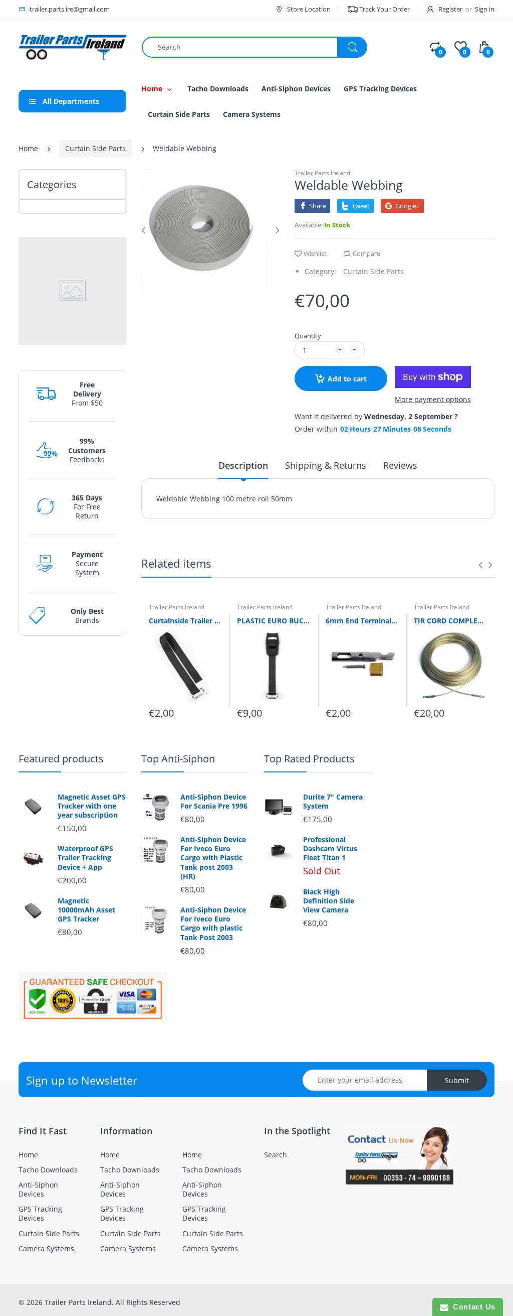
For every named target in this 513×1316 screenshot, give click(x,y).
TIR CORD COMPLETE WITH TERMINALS (450, 620)
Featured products (61, 758)
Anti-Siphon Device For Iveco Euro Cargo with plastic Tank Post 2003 (213, 923)
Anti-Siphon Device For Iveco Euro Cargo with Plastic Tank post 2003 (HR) (213, 858)
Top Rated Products (309, 758)
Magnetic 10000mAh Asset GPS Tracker (86, 910)
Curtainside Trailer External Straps (185, 620)
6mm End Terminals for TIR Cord (362, 620)
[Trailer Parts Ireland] (73, 46)
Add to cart (347, 378)
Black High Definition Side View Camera (328, 900)
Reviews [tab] (400, 465)
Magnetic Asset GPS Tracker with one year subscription (92, 806)
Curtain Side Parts (95, 148)
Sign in (484, 9)
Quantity (308, 335)
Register (450, 9)
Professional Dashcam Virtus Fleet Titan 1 (330, 848)
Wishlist (315, 253)
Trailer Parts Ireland (322, 173)
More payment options (433, 399)
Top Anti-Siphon (178, 758)
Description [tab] (243, 465)
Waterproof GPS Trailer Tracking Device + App (85, 857)
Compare (366, 253)
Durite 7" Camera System (333, 802)
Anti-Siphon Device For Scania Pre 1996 (213, 802)
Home (28, 148)
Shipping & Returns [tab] (325, 465)
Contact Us (471, 1306)
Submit (457, 1080)
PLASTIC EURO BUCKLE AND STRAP (273, 620)
